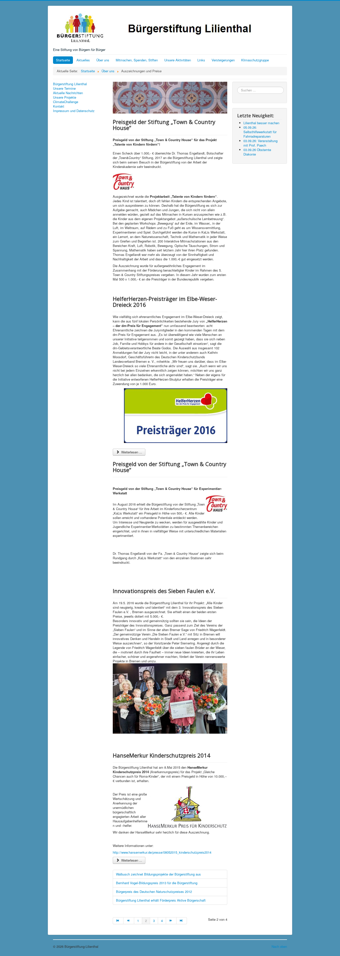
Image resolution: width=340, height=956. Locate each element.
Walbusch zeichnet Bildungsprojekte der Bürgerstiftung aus (158, 874)
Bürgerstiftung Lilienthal (70, 84)
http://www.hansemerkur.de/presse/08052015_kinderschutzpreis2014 (162, 852)
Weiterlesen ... (131, 452)
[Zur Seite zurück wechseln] (128, 920)
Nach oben (279, 946)
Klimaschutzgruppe (255, 60)
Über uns (102, 60)
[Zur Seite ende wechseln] (181, 920)
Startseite (63, 60)
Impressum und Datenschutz (74, 111)
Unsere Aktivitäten (177, 60)
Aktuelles (83, 60)
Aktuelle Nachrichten (68, 93)
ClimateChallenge (65, 102)
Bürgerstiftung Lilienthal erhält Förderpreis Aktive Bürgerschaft (161, 900)
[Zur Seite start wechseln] (118, 920)
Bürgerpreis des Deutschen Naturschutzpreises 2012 (154, 891)
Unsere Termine (64, 88)
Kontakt (58, 106)
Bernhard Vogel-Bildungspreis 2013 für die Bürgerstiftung (156, 882)
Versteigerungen (223, 60)
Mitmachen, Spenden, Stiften (137, 60)
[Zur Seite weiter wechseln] (171, 920)
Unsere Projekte (64, 97)
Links (201, 60)
